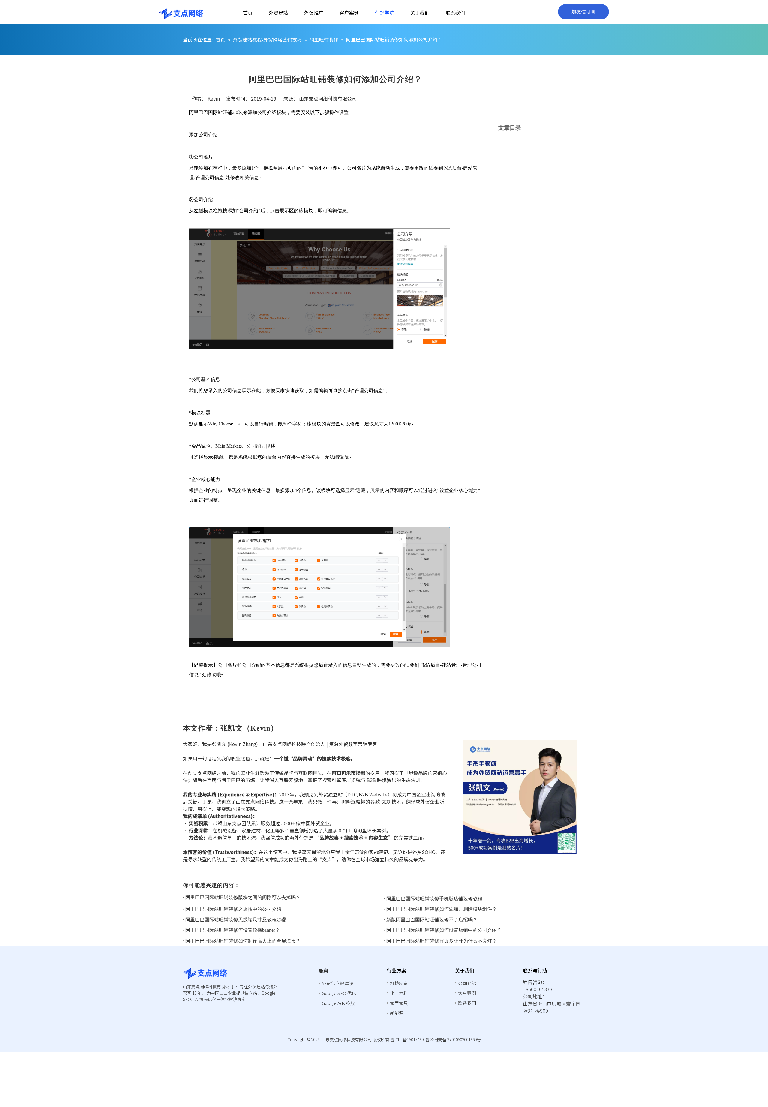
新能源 (397, 1013)
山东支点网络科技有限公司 (328, 98)
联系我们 (467, 1003)
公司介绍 (467, 983)
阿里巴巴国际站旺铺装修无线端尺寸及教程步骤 (235, 919)
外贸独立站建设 (337, 983)
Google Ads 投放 (338, 1003)
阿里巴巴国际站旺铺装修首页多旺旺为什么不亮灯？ (441, 941)
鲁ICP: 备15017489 (407, 1039)
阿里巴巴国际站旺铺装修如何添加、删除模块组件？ (441, 909)
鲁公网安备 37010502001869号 (453, 1039)
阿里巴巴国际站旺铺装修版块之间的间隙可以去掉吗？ (243, 897)
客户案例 (467, 993)
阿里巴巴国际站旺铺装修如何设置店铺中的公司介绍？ (444, 930)
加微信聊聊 (584, 11)
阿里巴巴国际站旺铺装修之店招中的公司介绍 (233, 909)
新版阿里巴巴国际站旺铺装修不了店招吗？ (432, 919)
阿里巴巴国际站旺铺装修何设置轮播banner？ (232, 930)
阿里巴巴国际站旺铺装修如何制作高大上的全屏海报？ (243, 941)
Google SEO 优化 (339, 993)
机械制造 (399, 983)
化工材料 (399, 993)
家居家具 (399, 1003)
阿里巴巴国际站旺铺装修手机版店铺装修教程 (434, 898)
